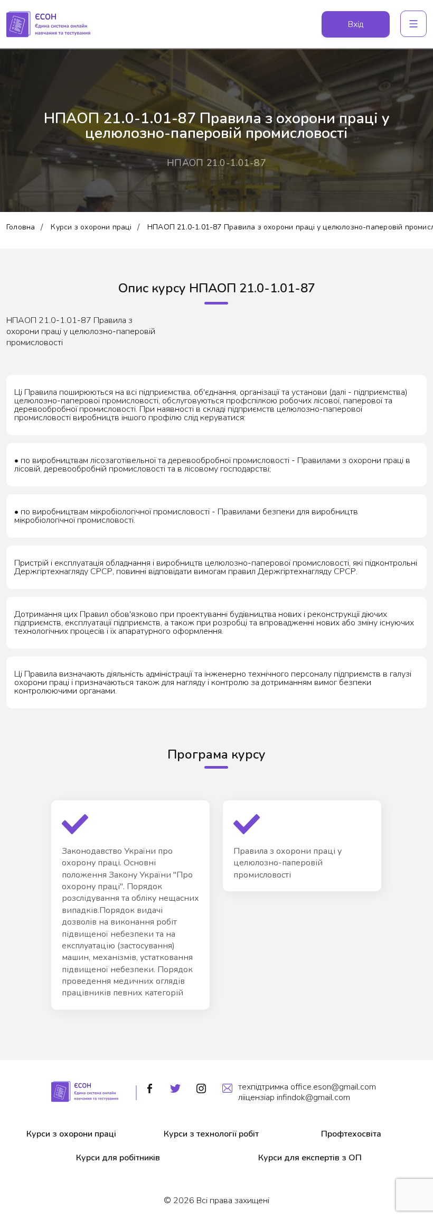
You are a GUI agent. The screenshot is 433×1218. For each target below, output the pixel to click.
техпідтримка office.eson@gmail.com (307, 1087)
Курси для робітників (118, 1158)
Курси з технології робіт (211, 1134)
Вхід (355, 24)
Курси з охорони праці (91, 227)
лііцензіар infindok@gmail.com (294, 1097)
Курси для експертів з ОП (310, 1158)
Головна (20, 227)
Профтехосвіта (351, 1134)
